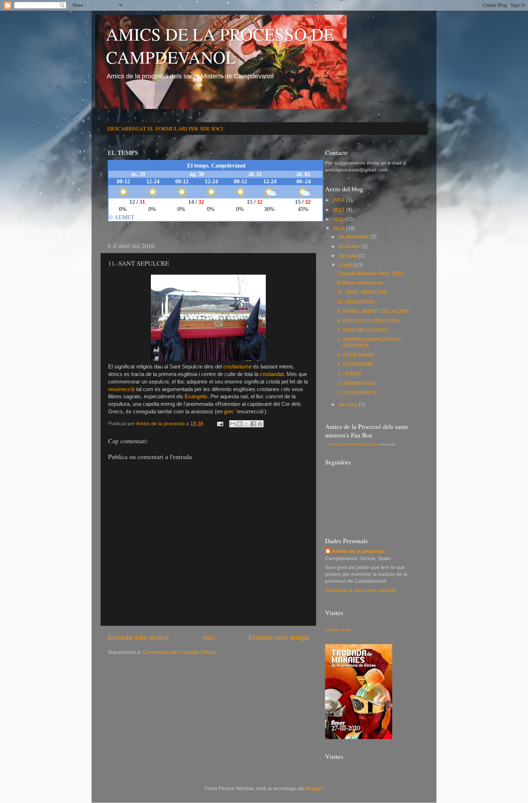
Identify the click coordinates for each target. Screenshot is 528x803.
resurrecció (121, 389)
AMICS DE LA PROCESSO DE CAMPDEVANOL (220, 45)
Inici (209, 637)
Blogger (314, 788)
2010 (339, 228)
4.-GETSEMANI (355, 364)
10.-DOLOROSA (356, 301)
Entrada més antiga (279, 637)
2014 (339, 200)
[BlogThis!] (239, 423)
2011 (339, 219)
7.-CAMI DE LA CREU (362, 330)
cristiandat (272, 374)
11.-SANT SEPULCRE (362, 292)
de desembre (354, 236)
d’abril (346, 265)
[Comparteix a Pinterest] (260, 423)
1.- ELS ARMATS (356, 392)
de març (349, 404)
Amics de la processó (358, 551)
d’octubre (350, 246)
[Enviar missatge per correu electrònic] (219, 423)
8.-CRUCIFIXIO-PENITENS (368, 321)
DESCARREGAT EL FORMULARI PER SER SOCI (165, 128)
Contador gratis (338, 630)
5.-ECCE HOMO (355, 355)
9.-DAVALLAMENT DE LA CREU (373, 311)
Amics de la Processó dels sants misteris (354, 444)
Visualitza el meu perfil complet (360, 590)
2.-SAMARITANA (356, 383)
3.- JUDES (349, 373)
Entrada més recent (138, 637)
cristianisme (237, 367)
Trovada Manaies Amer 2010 (370, 273)
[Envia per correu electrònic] (232, 423)
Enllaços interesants (360, 282)
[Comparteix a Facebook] (253, 423)
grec (229, 411)
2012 (339, 209)
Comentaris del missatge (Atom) (179, 652)
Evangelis (196, 396)
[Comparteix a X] (246, 423)
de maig (348, 255)
